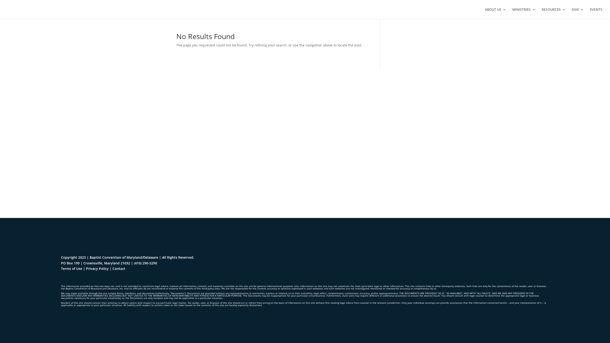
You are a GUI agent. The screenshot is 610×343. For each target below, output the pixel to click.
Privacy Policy (97, 268)
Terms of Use (71, 268)
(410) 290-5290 (145, 263)
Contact (118, 268)
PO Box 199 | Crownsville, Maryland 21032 (95, 263)
